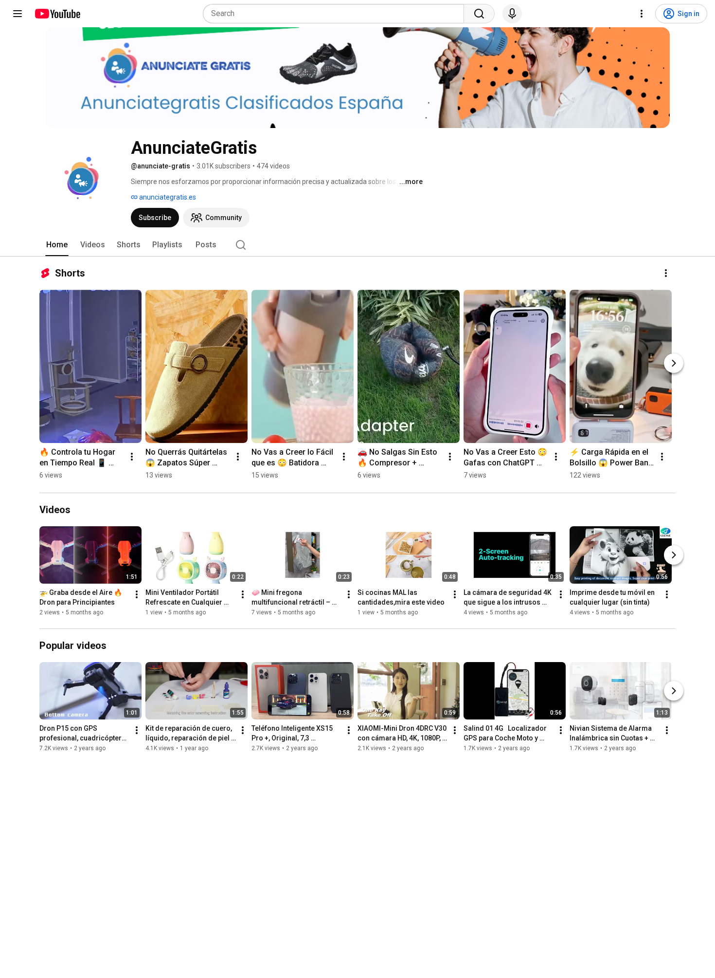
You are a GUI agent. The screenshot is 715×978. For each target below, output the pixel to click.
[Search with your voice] (512, 13)
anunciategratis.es (167, 197)
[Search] (479, 13)
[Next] (673, 363)
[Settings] (641, 13)
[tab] (57, 245)
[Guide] (17, 13)
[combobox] (336, 13)
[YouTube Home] (57, 13)
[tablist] (357, 245)
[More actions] (666, 273)
